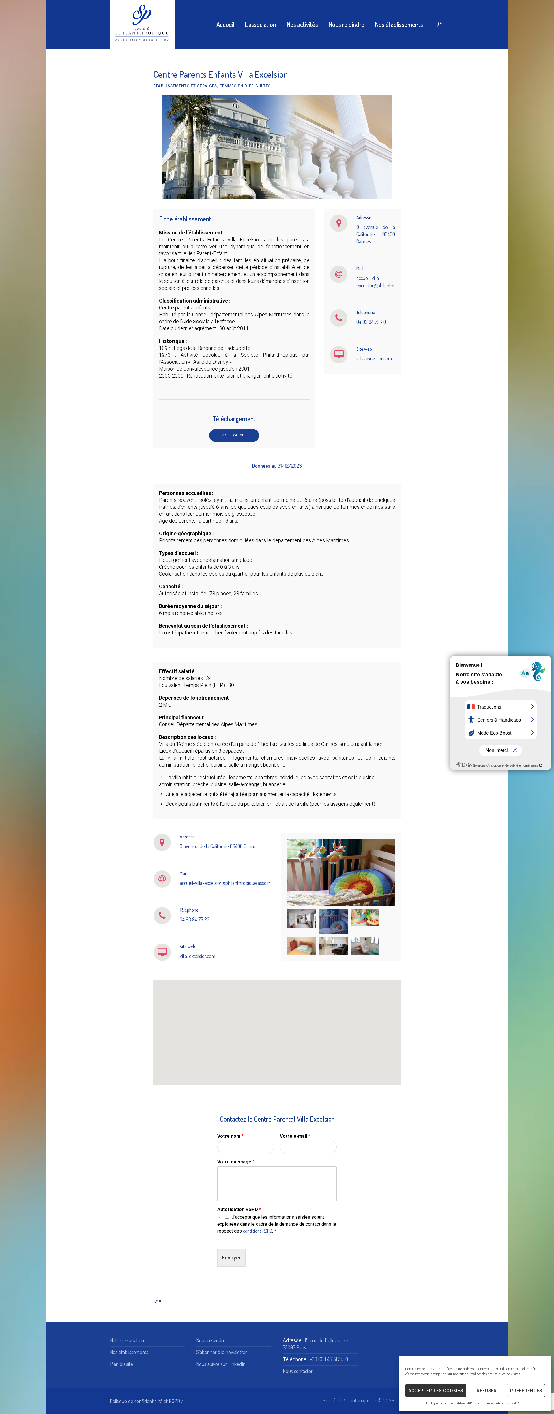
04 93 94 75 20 (371, 322)
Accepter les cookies (435, 1390)
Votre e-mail (295, 1136)
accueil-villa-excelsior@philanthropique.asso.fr (225, 883)
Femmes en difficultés (245, 86)
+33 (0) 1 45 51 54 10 (329, 1359)
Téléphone (365, 312)
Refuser (487, 1390)
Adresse (363, 217)
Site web (364, 349)
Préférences (526, 1390)
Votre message (235, 1162)
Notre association (127, 1340)
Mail (359, 268)
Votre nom (230, 1136)
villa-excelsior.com (374, 358)
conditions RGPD (257, 1231)
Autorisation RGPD (239, 1209)
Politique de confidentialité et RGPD (450, 1403)
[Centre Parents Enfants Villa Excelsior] (277, 146)
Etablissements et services (185, 86)
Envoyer (231, 1258)
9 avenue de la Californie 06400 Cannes (375, 234)
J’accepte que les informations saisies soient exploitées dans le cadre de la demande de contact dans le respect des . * (276, 1224)
